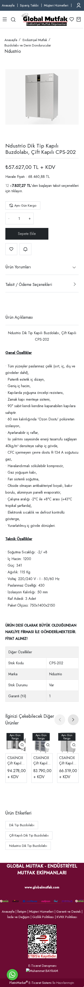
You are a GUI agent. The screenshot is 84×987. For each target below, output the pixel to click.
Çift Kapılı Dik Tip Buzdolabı (29, 835)
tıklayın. (17, 191)
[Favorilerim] (71, 19)
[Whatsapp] (12, 974)
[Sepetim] (78, 19)
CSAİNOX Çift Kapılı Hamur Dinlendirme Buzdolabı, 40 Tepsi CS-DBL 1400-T (15, 760)
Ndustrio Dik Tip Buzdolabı (28, 845)
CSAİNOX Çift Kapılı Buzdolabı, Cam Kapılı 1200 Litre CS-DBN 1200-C (41, 760)
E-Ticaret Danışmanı (42, 965)
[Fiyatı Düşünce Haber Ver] (25, 249)
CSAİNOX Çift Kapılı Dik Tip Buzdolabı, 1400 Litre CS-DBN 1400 (67, 760)
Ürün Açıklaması (19, 317)
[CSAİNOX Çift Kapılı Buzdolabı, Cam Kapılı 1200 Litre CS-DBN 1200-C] (42, 742)
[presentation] (59, 719)
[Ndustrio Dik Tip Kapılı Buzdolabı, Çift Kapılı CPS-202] (42, 97)
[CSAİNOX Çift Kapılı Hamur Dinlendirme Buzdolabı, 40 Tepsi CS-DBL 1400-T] (16, 742)
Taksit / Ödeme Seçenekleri (28, 284)
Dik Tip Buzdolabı (21, 825)
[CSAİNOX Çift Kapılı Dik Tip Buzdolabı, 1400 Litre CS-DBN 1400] (68, 742)
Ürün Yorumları (18, 267)
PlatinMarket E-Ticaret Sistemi (30, 982)
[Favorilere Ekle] (11, 249)
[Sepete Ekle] (26, 234)
